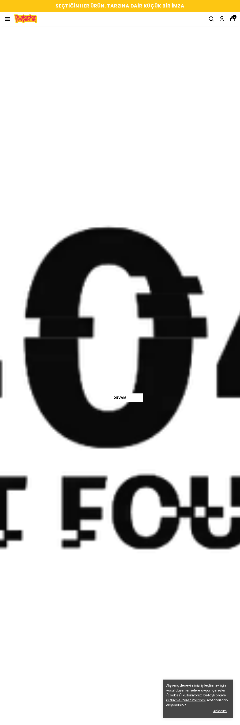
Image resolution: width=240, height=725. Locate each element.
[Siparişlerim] (222, 19)
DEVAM (120, 397)
